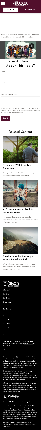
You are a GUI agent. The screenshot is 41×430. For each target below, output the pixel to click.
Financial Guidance (9, 320)
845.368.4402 (30, 9)
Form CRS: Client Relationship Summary (20, 402)
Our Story (6, 294)
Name (3, 71)
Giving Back (7, 302)
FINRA (5, 375)
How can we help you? (9, 94)
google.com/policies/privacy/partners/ (23, 414)
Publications (7, 328)
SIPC (9, 375)
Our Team (6, 298)
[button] (10, 10)
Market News (7, 324)
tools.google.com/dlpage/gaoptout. (17, 418)
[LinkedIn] (4, 349)
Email (3, 83)
